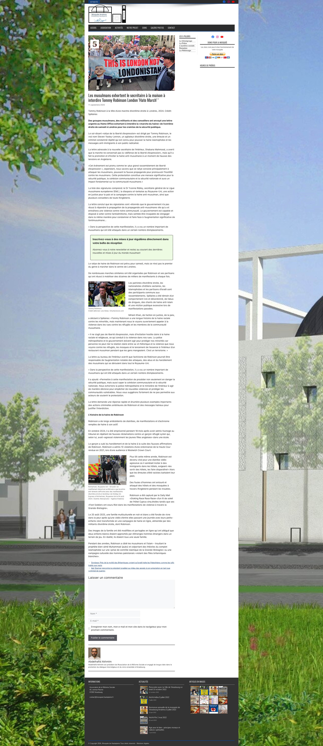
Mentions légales (143, 743)
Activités (119, 27)
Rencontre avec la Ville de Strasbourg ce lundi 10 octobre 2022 (165, 688)
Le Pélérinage (185, 50)
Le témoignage (185, 41)
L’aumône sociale (186, 46)
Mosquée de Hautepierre (111, 743)
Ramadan (183, 48)
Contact (171, 27)
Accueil (93, 27)
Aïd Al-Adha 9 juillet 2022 (159, 697)
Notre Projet (132, 27)
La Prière (183, 43)
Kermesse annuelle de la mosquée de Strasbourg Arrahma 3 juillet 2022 (164, 708)
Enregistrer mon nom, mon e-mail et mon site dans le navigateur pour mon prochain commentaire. (129, 628)
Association (106, 27)
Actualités (94, 2)
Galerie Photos (157, 27)
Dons (144, 27)
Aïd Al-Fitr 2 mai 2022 (158, 717)
